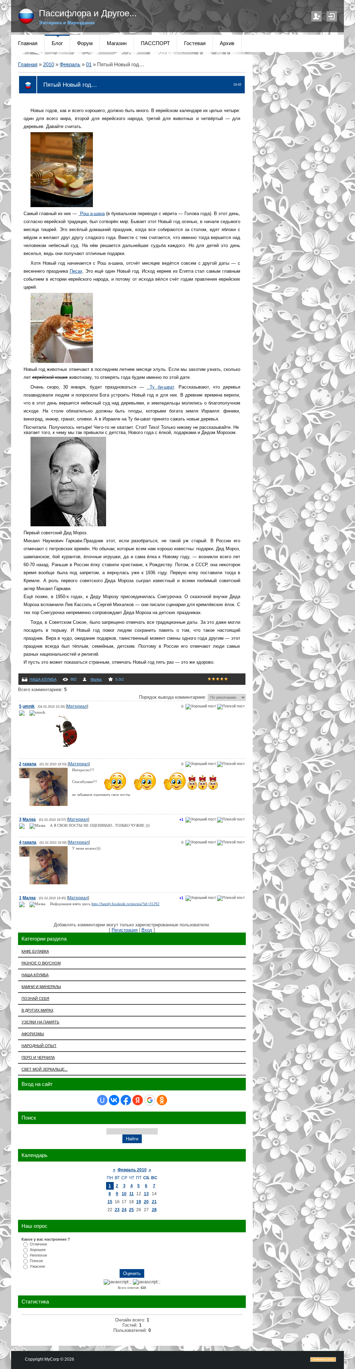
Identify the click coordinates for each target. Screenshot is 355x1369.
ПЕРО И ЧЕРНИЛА (38, 1057)
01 (89, 64)
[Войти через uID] (102, 1100)
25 (131, 1209)
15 (109, 1201)
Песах (76, 271)
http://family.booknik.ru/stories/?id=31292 (125, 904)
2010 (48, 64)
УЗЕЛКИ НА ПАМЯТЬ (40, 1022)
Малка (96, 679)
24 (124, 1209)
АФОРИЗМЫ (32, 1034)
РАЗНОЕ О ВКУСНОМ (41, 963)
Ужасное (37, 1266)
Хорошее (38, 1250)
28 (154, 1209)
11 (131, 1193)
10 (124, 1193)
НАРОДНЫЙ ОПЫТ (39, 1046)
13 (146, 1193)
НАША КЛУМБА (43, 679)
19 (138, 1201)
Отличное (38, 1244)
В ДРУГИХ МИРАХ (37, 1010)
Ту (160, 387)
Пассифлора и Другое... (88, 13)
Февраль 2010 (132, 1169)
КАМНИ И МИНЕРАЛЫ (41, 987)
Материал (77, 706)
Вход (332, 16)
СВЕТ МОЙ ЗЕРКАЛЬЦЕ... (44, 1069)
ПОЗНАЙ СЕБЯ (35, 998)
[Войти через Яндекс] (137, 1100)
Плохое (36, 1261)
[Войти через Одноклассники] (162, 1100)
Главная (27, 64)
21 (154, 1201)
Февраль (70, 64)
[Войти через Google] (149, 1100)
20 (146, 1201)
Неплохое (38, 1255)
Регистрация (316, 16)
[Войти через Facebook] (126, 1100)
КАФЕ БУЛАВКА (35, 951)
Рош (92, 213)
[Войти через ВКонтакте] (114, 1100)
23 (117, 1209)
